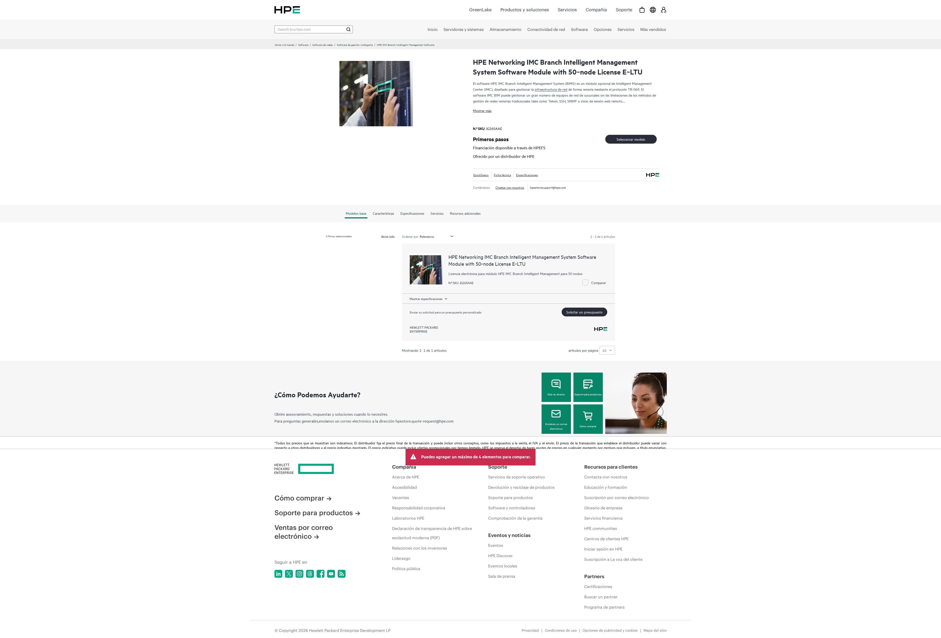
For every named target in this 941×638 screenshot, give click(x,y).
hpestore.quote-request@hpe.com (425, 421)
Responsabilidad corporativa (418, 507)
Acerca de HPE (405, 477)
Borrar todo (388, 236)
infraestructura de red (551, 89)
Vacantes (400, 497)
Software (303, 45)
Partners (594, 576)
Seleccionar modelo (631, 139)
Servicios (567, 10)
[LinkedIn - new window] (278, 574)
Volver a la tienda (284, 45)
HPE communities (600, 528)
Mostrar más (482, 110)
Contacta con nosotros (605, 477)
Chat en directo (556, 394)
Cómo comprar (588, 426)
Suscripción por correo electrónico (616, 497)
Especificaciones (527, 175)
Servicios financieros (603, 518)
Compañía (596, 10)
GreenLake (480, 10)
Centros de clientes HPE (606, 538)
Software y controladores (511, 507)
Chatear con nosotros (509, 187)
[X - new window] (289, 574)
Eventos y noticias (509, 535)
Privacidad (530, 630)
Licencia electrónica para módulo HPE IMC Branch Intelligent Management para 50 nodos (515, 273)
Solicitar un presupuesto (584, 312)
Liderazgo (401, 558)
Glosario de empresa (603, 507)
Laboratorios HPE (408, 518)
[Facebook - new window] (320, 574)
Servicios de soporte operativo (516, 477)
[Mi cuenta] (664, 9)
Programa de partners (604, 607)
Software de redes (322, 45)
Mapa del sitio (655, 630)
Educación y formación (605, 487)
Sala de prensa (501, 576)
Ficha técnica (502, 175)
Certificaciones (598, 586)
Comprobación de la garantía (515, 518)
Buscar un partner (601, 596)
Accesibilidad (404, 487)
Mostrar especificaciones (426, 298)
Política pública (406, 568)
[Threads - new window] (310, 574)
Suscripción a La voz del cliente (613, 559)
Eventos (495, 545)
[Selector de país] (653, 9)
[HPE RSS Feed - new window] (342, 574)
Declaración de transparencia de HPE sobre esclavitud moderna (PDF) (432, 533)
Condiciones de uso (561, 630)
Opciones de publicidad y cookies (610, 630)
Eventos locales (502, 565)
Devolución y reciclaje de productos (521, 487)
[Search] (348, 29)
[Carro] (642, 9)
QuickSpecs (481, 175)
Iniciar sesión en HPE (603, 549)
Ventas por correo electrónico (303, 532)
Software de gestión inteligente (355, 45)
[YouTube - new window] (331, 574)
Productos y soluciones (524, 10)
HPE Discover (500, 555)
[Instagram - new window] (299, 574)
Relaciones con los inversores (419, 548)
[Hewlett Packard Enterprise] (287, 9)
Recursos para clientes (611, 467)
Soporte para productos (588, 394)
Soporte (624, 10)
